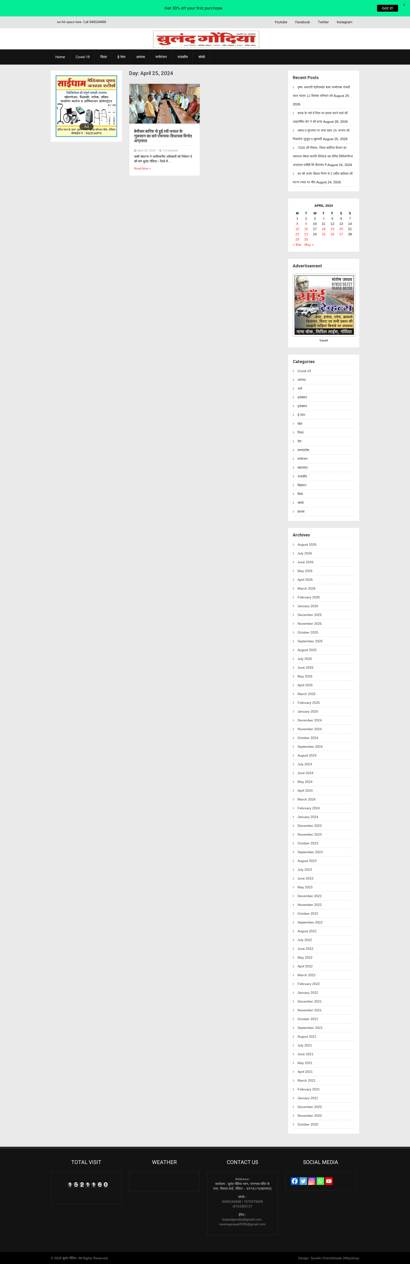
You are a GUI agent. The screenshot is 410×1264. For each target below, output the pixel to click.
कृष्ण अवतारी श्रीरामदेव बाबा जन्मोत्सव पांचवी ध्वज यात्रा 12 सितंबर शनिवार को (321, 91)
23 (306, 234)
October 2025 (308, 632)
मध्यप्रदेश (303, 450)
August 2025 (307, 650)
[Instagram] (312, 1181)
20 (341, 229)
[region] (86, 106)
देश (299, 441)
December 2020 (310, 1107)
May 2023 (305, 887)
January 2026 (308, 606)
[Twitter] (303, 1181)
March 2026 (307, 588)
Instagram (344, 22)
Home (60, 57)
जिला (103, 57)
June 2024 (305, 773)
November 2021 (310, 1010)
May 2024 (305, 782)
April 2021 (305, 1072)
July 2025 (305, 659)
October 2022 (308, 913)
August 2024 (307, 755)
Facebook (302, 22)
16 (306, 229)
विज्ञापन (302, 485)
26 (332, 234)
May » (309, 244)
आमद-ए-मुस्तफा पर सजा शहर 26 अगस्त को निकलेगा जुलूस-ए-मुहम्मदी (321, 134)
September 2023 (310, 852)
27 (341, 234)
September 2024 (310, 746)
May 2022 (305, 957)
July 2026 (305, 553)
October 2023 (308, 843)
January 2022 (308, 992)
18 (324, 229)
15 (297, 229)
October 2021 (308, 1019)
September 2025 (310, 641)
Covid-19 (83, 57)
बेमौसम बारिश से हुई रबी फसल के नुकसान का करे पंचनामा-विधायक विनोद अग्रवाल (163, 136)
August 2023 (307, 861)
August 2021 (307, 1036)
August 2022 (307, 931)
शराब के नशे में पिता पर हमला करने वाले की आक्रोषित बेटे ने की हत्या (320, 117)
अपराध (140, 57)
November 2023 (310, 834)
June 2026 (305, 562)
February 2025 (309, 703)
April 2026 (305, 580)
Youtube (281, 22)
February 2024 (309, 808)
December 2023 (310, 826)
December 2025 (310, 615)
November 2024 (310, 729)
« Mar (297, 244)
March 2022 (307, 975)
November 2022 (310, 905)
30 (306, 239)
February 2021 (309, 1089)
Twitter (323, 22)
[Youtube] (329, 1181)
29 (297, 239)
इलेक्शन (302, 397)
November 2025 (310, 623)
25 (324, 234)
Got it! (387, 8)
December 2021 (310, 1001)
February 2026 (309, 597)
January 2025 (308, 711)
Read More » (142, 168)
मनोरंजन (161, 57)
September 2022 (310, 922)
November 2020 (310, 1115)
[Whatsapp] (320, 1181)
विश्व (300, 494)
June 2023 (305, 878)
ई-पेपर (121, 57)
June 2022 (305, 949)
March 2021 (307, 1080)
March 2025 (307, 694)
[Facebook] (294, 1181)
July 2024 (305, 764)
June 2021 (305, 1054)
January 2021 (308, 1098)
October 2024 (308, 738)
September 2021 (310, 1028)
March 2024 (307, 799)
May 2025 (305, 676)
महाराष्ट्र (303, 467)
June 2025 (305, 667)
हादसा (301, 511)
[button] (63, 106)
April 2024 (305, 790)
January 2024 (308, 817)
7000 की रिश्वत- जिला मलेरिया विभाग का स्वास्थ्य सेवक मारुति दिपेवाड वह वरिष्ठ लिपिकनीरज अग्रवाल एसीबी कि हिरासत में (323, 156)
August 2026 (307, 544)
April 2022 (305, 966)
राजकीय (182, 57)
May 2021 (305, 1063)
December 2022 (310, 896)
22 (297, 234)
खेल (300, 424)
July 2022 (305, 940)
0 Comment (170, 150)
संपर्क (201, 57)
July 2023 (305, 869)
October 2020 (308, 1124)
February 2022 (309, 984)
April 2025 (305, 685)
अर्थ (300, 388)
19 (332, 229)
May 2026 (305, 571)
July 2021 (305, 1045)
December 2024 (310, 720)
